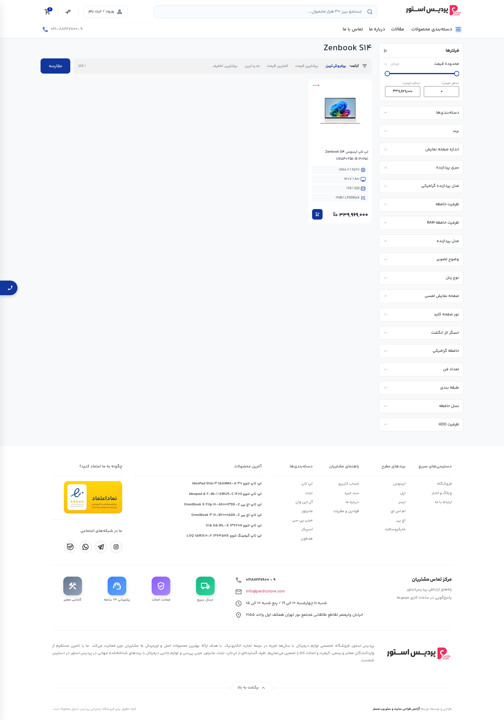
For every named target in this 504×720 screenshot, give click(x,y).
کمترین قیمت (277, 66)
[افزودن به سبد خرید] (317, 214)
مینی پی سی (302, 520)
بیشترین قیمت (306, 66)
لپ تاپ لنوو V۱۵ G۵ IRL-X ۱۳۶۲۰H (234, 525)
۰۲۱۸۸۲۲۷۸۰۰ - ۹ (260, 580)
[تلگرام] (101, 547)
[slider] (387, 73)
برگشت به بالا (252, 687)
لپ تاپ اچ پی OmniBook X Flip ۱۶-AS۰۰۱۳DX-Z (223, 504)
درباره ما (352, 502)
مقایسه (55, 66)
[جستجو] (369, 11)
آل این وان (304, 502)
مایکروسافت (395, 529)
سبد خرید (351, 493)
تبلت (309, 493)
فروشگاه (444, 484)
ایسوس (399, 484)
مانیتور (307, 511)
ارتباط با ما (443, 502)
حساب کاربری (348, 484)
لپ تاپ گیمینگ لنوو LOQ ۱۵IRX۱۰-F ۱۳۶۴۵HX (224, 535)
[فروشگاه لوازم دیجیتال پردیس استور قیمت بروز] (432, 10)
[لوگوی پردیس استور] (418, 653)
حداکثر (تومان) (411, 83)
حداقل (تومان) (450, 83)
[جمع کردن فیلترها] (385, 50)
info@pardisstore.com (265, 591)
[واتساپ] (85, 547)
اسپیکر (307, 529)
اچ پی (400, 520)
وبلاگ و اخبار (442, 493)
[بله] (70, 547)
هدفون (307, 539)
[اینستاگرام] (116, 547)
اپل (402, 493)
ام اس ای (398, 511)
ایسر (401, 502)
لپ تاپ (307, 484)
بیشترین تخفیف (225, 66)
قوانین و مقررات (346, 511)
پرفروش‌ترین (336, 66)
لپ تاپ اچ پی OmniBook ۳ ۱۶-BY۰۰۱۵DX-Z (226, 515)
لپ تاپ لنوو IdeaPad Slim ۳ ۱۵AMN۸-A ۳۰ (227, 483)
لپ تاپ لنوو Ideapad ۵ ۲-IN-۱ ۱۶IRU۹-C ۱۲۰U (225, 494)
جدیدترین (252, 66)
